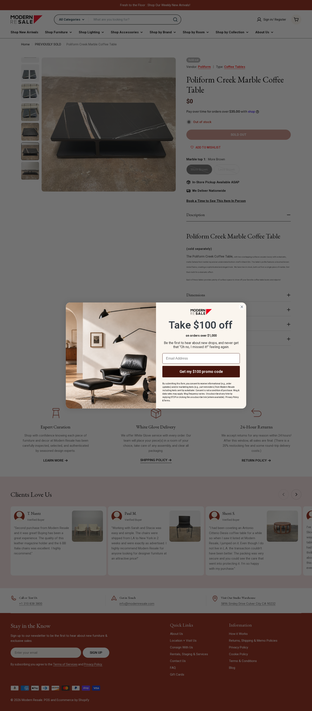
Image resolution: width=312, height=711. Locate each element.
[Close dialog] (242, 306)
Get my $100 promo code (201, 371)
